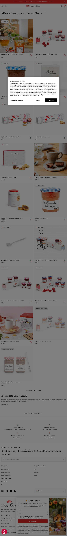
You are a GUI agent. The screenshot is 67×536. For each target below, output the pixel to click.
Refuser (38, 100)
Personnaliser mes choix (16, 100)
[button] (4, 532)
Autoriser (51, 100)
